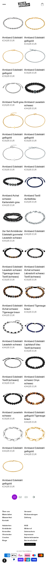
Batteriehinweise (31, 537)
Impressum (28, 534)
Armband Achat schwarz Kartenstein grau (11, 198)
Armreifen (6, 531)
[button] (4, 4)
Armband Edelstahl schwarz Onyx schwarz (34, 380)
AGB (26, 525)
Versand (27, 511)
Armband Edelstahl (12, 37)
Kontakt (5, 520)
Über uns (6, 511)
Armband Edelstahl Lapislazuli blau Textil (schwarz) (34, 344)
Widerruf (28, 528)
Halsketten (6, 525)
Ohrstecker (7, 534)
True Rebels (26, 551)
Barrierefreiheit (30, 540)
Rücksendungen (31, 514)
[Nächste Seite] (33, 497)
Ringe (4, 540)
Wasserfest (7, 517)
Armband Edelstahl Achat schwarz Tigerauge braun (12, 308)
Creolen (5, 537)
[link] (14, 497)
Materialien (7, 514)
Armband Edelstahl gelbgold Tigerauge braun (34, 415)
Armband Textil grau (13, 102)
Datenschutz (29, 531)
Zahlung (27, 517)
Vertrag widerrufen (30, 544)
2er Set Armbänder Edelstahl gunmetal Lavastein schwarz (12, 234)
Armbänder (7, 528)
